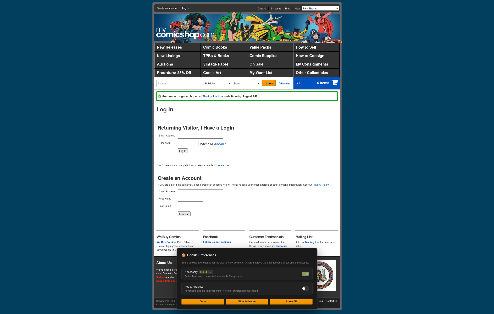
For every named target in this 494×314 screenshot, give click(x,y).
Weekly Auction (212, 96)
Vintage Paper (215, 64)
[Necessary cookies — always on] (305, 274)
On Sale (256, 64)
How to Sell (306, 47)
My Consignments (312, 64)
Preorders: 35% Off (174, 72)
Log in (185, 8)
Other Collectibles (312, 72)
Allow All (291, 301)
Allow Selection (247, 301)
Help (297, 8)
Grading (262, 8)
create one (223, 165)
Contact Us (331, 300)
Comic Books (215, 47)
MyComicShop (185, 33)
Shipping (276, 8)
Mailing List (312, 242)
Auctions (165, 64)
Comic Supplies (263, 55)
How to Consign (310, 55)
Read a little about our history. (174, 281)
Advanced (284, 83)
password (219, 143)
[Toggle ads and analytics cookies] (305, 288)
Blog (287, 8)
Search (269, 83)
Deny (203, 301)
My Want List (261, 72)
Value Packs (260, 47)
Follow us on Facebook (217, 242)
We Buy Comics (166, 242)
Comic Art (212, 72)
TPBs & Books (216, 55)
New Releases (169, 47)
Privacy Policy (321, 184)
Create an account (167, 8)
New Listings (168, 55)
